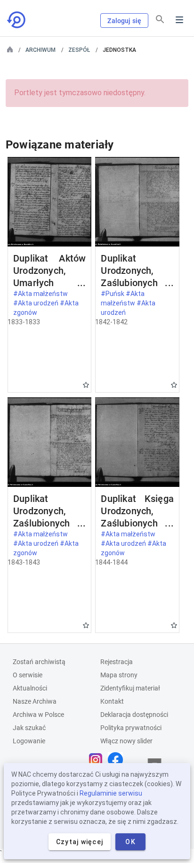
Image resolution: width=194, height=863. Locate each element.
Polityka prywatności (131, 727)
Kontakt (112, 701)
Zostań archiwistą (39, 662)
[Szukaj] (160, 19)
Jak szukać (29, 727)
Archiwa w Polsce (38, 714)
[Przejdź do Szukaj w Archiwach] (17, 19)
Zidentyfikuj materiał (130, 688)
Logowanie (29, 741)
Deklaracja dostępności (134, 714)
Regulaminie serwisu (111, 793)
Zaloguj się (124, 21)
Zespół (79, 50)
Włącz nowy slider (126, 741)
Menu (179, 19)
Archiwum (40, 50)
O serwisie (27, 675)
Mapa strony (118, 675)
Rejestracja (116, 662)
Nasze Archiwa (35, 701)
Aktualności (30, 688)
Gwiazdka (86, 385)
